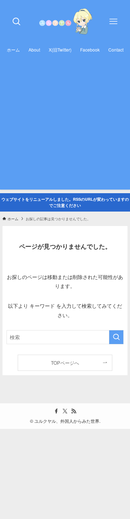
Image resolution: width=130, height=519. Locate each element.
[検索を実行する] (116, 337)
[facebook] (56, 411)
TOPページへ (65, 362)
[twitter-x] (65, 411)
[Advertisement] (65, 125)
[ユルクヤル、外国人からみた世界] (65, 21)
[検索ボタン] (16, 21)
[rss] (73, 411)
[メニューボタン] (113, 21)
